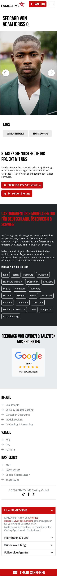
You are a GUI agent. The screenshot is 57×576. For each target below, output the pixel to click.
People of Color (40, 133)
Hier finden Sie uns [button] (16, 538)
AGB (8, 465)
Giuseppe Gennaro (23, 520)
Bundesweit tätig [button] (15, 545)
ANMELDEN (39, 4)
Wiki (8, 439)
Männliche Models (15, 133)
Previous (5, 72)
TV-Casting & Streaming (19, 424)
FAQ (8, 444)
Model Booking (14, 419)
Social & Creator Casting (19, 409)
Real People (12, 405)
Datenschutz (13, 470)
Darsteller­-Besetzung (18, 414)
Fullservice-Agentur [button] (16, 552)
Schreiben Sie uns (19, 193)
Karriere (10, 449)
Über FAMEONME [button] (15, 510)
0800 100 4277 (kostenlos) (24, 185)
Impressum (12, 479)
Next (51, 72)
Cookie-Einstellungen (18, 474)
